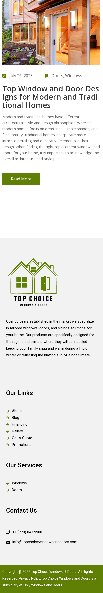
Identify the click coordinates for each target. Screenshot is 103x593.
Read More (21, 179)
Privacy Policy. (30, 578)
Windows (73, 75)
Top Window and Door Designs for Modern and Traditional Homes (50, 97)
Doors (57, 75)
